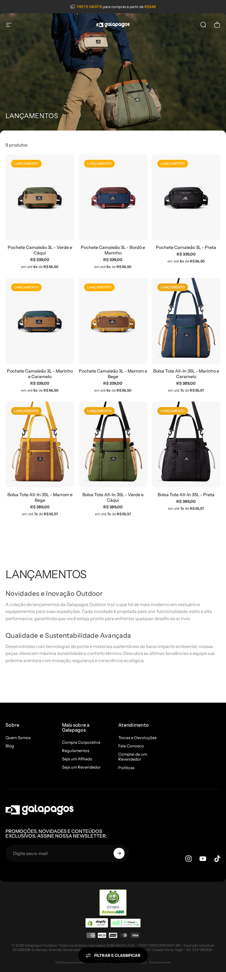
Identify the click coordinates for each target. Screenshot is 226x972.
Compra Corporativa (81, 742)
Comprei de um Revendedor (132, 757)
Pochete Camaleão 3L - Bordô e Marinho (113, 250)
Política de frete (160, 962)
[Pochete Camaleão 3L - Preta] (186, 197)
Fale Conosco (131, 745)
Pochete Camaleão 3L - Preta (186, 247)
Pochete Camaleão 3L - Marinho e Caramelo (40, 373)
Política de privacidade (70, 962)
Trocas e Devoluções (137, 737)
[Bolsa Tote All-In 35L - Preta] (186, 445)
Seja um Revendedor (81, 767)
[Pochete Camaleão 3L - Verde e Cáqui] (40, 197)
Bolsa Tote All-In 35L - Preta (186, 494)
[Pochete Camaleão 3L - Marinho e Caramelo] (40, 321)
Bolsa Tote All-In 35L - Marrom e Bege (39, 497)
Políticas (126, 767)
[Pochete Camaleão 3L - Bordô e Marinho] (113, 197)
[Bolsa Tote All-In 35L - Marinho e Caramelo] (186, 321)
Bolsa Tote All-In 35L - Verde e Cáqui (113, 497)
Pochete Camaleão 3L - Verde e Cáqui (40, 250)
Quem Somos (18, 737)
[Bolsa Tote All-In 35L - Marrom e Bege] (40, 445)
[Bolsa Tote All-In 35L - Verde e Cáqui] (113, 445)
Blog (10, 745)
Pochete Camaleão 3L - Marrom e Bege (113, 373)
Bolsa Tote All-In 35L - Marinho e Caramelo (186, 373)
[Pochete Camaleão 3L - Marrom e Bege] (113, 321)
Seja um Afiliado (77, 758)
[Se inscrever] (119, 853)
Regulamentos (75, 750)
